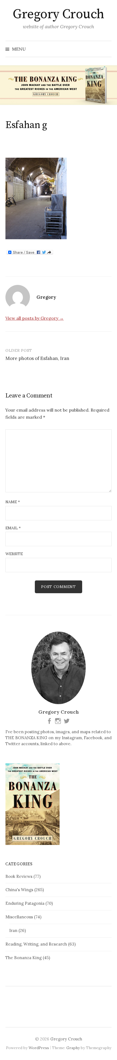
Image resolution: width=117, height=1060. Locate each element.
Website (14, 553)
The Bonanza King (23, 957)
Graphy (73, 1047)
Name (12, 501)
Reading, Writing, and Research (36, 944)
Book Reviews (18, 876)
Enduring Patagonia (24, 903)
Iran (13, 930)
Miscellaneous (19, 916)
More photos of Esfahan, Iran (37, 358)
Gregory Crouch (58, 14)
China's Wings (19, 889)
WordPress (39, 1047)
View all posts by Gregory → (34, 318)
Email (13, 528)
